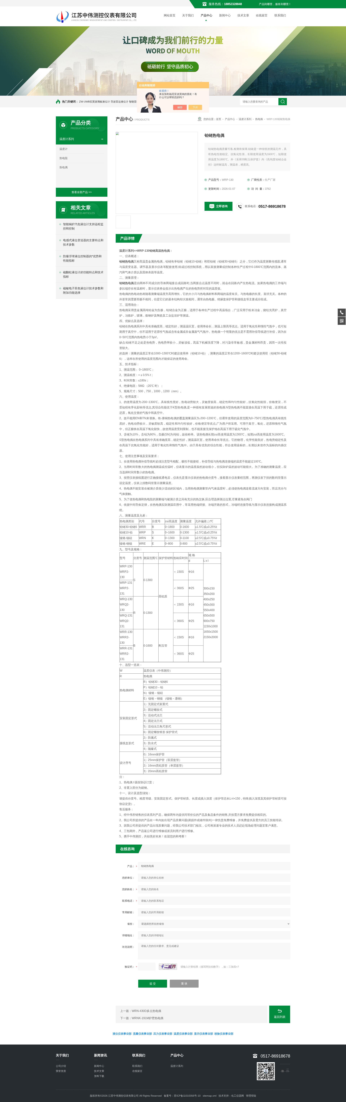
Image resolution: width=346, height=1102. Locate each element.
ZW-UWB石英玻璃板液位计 (94, 101)
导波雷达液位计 (119, 101)
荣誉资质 (61, 1071)
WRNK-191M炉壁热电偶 (147, 1018)
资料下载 (99, 1076)
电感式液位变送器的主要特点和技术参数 (83, 242)
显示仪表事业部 (203, 1033)
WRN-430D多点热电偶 (146, 1010)
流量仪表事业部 (142, 1033)
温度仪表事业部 (183, 1033)
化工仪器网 (237, 1095)
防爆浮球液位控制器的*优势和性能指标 (82, 258)
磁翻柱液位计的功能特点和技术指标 (83, 274)
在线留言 (261, 15)
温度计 (63, 148)
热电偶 (63, 167)
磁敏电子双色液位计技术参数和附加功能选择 (83, 290)
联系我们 (280, 15)
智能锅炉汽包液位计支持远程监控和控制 (83, 226)
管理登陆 (251, 1095)
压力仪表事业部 (162, 1033)
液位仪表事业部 (122, 1033)
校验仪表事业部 (223, 1033)
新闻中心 (225, 15)
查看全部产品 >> (82, 192)
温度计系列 (66, 139)
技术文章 (243, 15)
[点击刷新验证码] (168, 967)
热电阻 (63, 158)
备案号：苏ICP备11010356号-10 (182, 1095)
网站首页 (169, 15)
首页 (218, 119)
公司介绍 (61, 1066)
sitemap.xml (209, 1095)
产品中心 (206, 15)
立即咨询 (222, 206)
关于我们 (188, 15)
